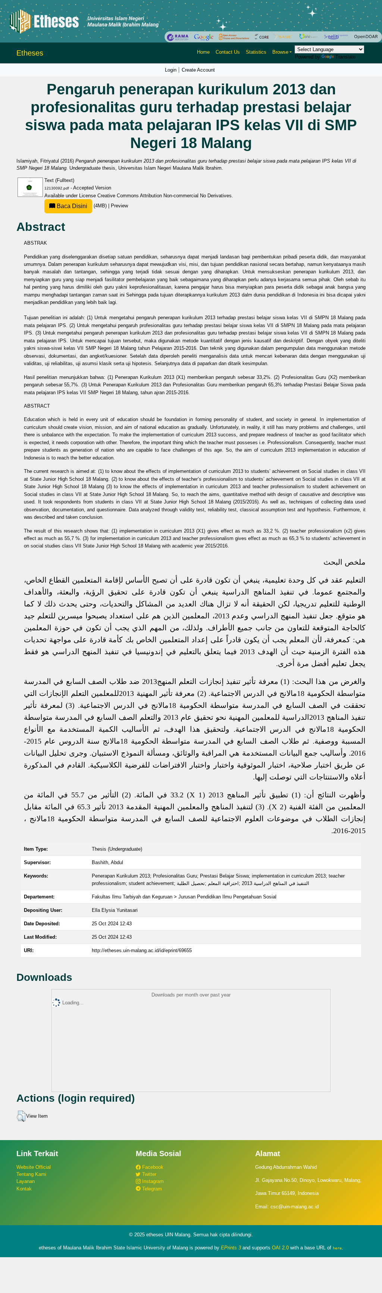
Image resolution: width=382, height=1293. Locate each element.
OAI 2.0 (280, 1247)
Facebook (152, 1167)
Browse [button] (280, 52)
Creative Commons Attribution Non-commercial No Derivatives (164, 195)
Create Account (198, 70)
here (337, 1248)
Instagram (152, 1181)
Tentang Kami (31, 1174)
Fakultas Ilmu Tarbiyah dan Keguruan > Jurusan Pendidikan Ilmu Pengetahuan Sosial (184, 897)
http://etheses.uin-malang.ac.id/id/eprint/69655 (142, 950)
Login (170, 70)
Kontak (24, 1189)
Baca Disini (71, 206)
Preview (119, 205)
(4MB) (81, 205)
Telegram (151, 1189)
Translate (345, 57)
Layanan (25, 1181)
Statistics (256, 52)
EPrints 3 (231, 1247)
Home (203, 52)
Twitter (148, 1174)
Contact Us (228, 52)
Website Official (33, 1167)
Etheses (29, 53)
